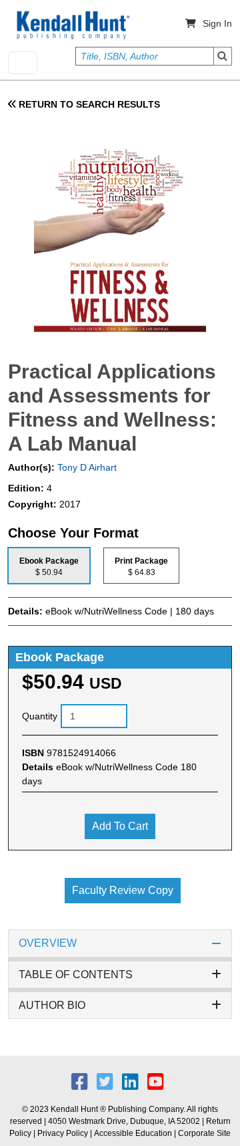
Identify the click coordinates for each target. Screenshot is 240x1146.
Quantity (39, 716)
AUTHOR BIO (52, 1005)
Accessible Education (133, 1133)
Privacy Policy (62, 1133)
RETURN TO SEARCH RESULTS (88, 104)
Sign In (217, 23)
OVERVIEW (48, 943)
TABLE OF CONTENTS (76, 974)
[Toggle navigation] (22, 62)
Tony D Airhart (86, 467)
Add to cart (120, 826)
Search (222, 56)
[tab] (49, 565)
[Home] (72, 25)
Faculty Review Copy (122, 890)
